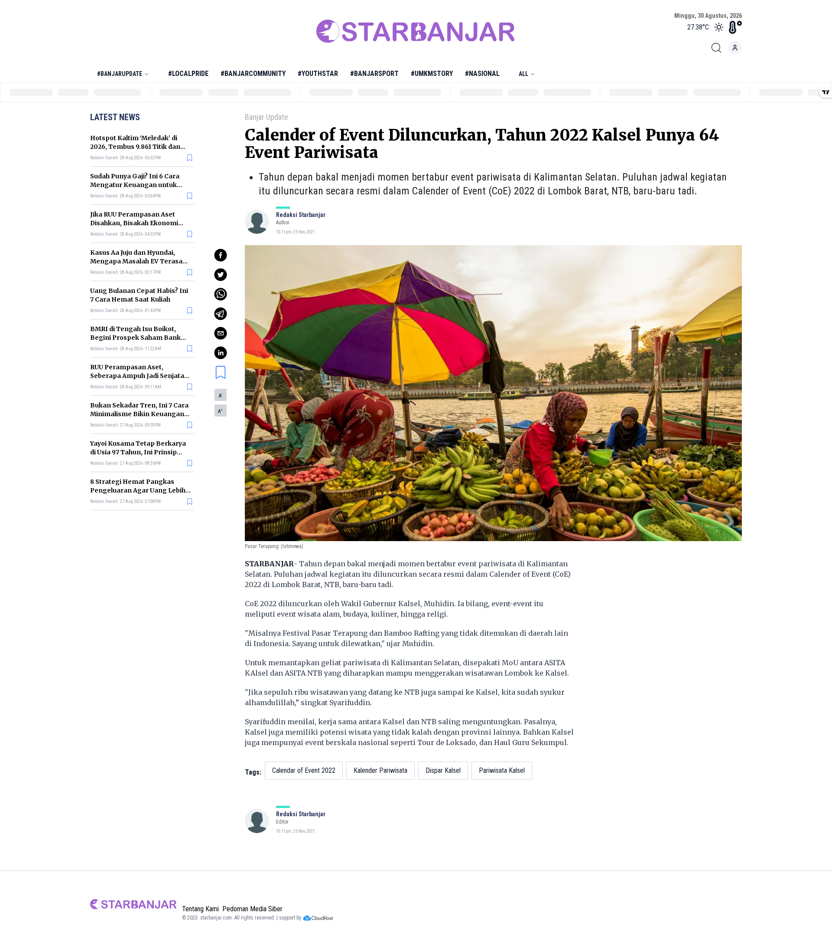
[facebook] (220, 255)
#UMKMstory (432, 73)
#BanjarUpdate (119, 73)
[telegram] (220, 313)
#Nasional (482, 73)
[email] (220, 333)
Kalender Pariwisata (380, 770)
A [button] (220, 395)
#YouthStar (318, 73)
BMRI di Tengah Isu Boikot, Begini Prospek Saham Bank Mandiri (135, 337)
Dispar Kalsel (443, 770)
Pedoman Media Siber (252, 909)
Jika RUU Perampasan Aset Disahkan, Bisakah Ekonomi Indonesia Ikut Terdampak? (134, 223)
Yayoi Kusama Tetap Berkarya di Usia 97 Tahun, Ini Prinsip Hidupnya (138, 452)
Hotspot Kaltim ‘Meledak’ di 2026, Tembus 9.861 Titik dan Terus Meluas (135, 146)
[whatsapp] (220, 294)
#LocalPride (188, 73)
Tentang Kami (200, 909)
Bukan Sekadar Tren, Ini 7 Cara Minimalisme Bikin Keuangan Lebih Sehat (139, 414)
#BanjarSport (374, 73)
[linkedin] (220, 352)
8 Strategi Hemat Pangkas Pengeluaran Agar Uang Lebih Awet (137, 490)
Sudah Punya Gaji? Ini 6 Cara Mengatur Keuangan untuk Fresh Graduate (134, 184)
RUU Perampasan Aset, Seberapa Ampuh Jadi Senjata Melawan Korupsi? (137, 375)
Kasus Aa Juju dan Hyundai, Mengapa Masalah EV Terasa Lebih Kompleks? (136, 261)
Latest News (115, 117)
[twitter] (220, 274)
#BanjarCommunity (253, 73)
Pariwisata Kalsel (502, 770)
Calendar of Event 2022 (303, 770)
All (523, 73)
